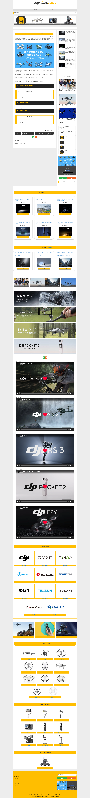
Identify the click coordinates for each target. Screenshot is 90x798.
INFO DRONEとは (17, 776)
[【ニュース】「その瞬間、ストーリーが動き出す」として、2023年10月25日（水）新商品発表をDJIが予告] (65, 231)
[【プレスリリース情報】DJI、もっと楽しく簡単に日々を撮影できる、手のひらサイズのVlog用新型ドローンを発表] (23, 262)
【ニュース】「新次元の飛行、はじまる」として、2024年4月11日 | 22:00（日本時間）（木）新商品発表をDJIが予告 (65, 199)
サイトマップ (16, 783)
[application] (45, 378)
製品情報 (15, 773)
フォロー (67, 170)
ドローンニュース (50, 128)
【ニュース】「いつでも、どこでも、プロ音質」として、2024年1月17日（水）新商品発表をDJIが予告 (44, 222)
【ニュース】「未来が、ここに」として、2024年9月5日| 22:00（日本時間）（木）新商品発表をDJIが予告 (23, 199)
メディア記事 (44, 128)
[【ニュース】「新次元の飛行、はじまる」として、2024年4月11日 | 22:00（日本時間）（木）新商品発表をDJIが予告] (65, 208)
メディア (51, 130)
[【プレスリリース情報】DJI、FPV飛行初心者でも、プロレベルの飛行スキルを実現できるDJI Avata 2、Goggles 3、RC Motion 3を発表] (65, 262)
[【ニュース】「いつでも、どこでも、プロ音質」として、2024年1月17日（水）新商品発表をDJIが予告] (44, 231)
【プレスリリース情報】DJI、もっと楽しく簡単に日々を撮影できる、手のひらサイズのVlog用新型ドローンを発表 (23, 254)
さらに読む (23, 268)
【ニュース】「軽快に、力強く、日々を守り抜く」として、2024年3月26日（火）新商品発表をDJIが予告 (23, 222)
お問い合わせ (16, 785)
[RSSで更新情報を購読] (36, 137)
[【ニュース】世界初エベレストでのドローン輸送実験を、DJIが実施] (44, 208)
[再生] (17, 393)
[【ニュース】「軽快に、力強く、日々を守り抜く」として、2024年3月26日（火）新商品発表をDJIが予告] (23, 231)
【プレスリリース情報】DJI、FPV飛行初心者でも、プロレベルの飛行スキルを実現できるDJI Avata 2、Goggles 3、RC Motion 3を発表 (65, 254)
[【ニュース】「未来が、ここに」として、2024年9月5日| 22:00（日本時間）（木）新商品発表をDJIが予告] (23, 208)
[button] (76, 12)
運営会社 (49, 794)
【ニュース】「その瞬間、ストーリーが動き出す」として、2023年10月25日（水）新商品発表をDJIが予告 (65, 222)
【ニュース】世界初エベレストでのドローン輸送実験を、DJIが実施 (44, 199)
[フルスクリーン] (72, 393)
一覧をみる (49, 192)
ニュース (47, 130)
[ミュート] (70, 393)
